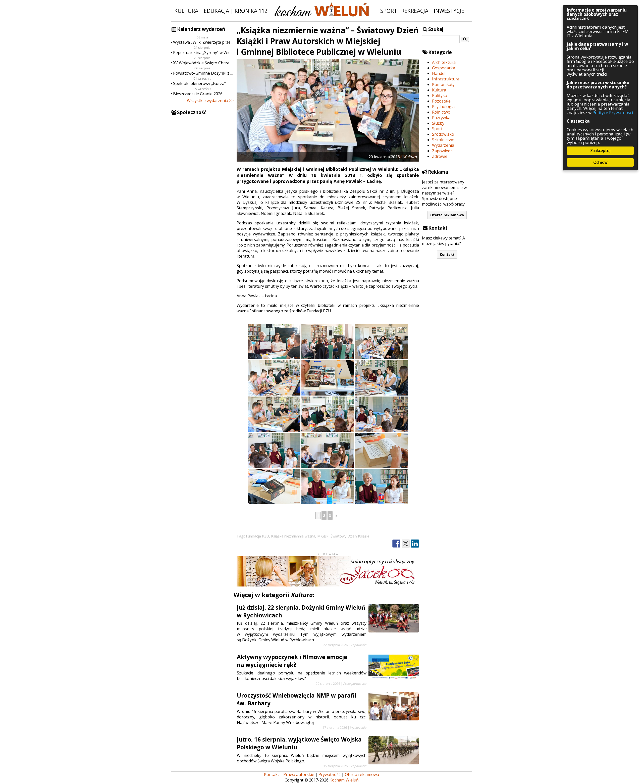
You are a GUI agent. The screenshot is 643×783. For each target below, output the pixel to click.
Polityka (439, 95)
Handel (438, 73)
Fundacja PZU (257, 536)
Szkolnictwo (443, 139)
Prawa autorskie (298, 774)
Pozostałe (441, 101)
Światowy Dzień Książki (350, 536)
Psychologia (443, 106)
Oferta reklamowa (447, 215)
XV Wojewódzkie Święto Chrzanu (203, 63)
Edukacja (216, 10)
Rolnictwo (441, 112)
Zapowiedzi (442, 151)
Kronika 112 (251, 10)
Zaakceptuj (600, 150)
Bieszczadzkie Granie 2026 (198, 93)
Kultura (186, 10)
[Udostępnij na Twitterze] (406, 544)
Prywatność (329, 774)
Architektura (444, 62)
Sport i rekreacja (404, 10)
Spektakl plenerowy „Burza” (199, 83)
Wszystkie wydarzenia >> (210, 100)
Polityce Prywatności (613, 112)
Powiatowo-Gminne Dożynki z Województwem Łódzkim (203, 73)
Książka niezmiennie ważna (293, 536)
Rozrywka (441, 117)
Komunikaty (443, 84)
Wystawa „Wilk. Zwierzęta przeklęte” (203, 42)
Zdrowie (439, 156)
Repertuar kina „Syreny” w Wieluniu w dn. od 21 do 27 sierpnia (203, 52)
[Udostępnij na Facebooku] (396, 544)
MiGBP (323, 536)
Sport (437, 128)
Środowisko (443, 134)
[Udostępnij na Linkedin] (415, 544)
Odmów (600, 162)
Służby (438, 123)
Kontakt (447, 254)
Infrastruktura (445, 79)
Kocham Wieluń (344, 780)
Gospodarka (443, 68)
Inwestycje (449, 10)
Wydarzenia (443, 145)
